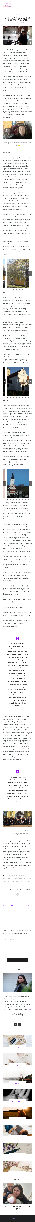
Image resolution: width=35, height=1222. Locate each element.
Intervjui (17, 1047)
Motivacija (17, 1119)
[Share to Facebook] (17, 894)
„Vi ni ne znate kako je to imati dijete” (17, 1207)
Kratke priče (17, 1155)
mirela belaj (14, 878)
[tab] (7, 287)
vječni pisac (6, 881)
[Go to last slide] (4, 273)
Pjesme (17, 1173)
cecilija (16, 876)
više (29, 1009)
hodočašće (6, 878)
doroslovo (22, 876)
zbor (12, 881)
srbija (20, 878)
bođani (11, 876)
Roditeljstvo (17, 1101)
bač (7, 876)
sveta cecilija (27, 878)
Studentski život (17, 1137)
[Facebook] (15, 1024)
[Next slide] (30, 273)
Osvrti (17, 15)
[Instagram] (19, 1024)
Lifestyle (17, 1065)
